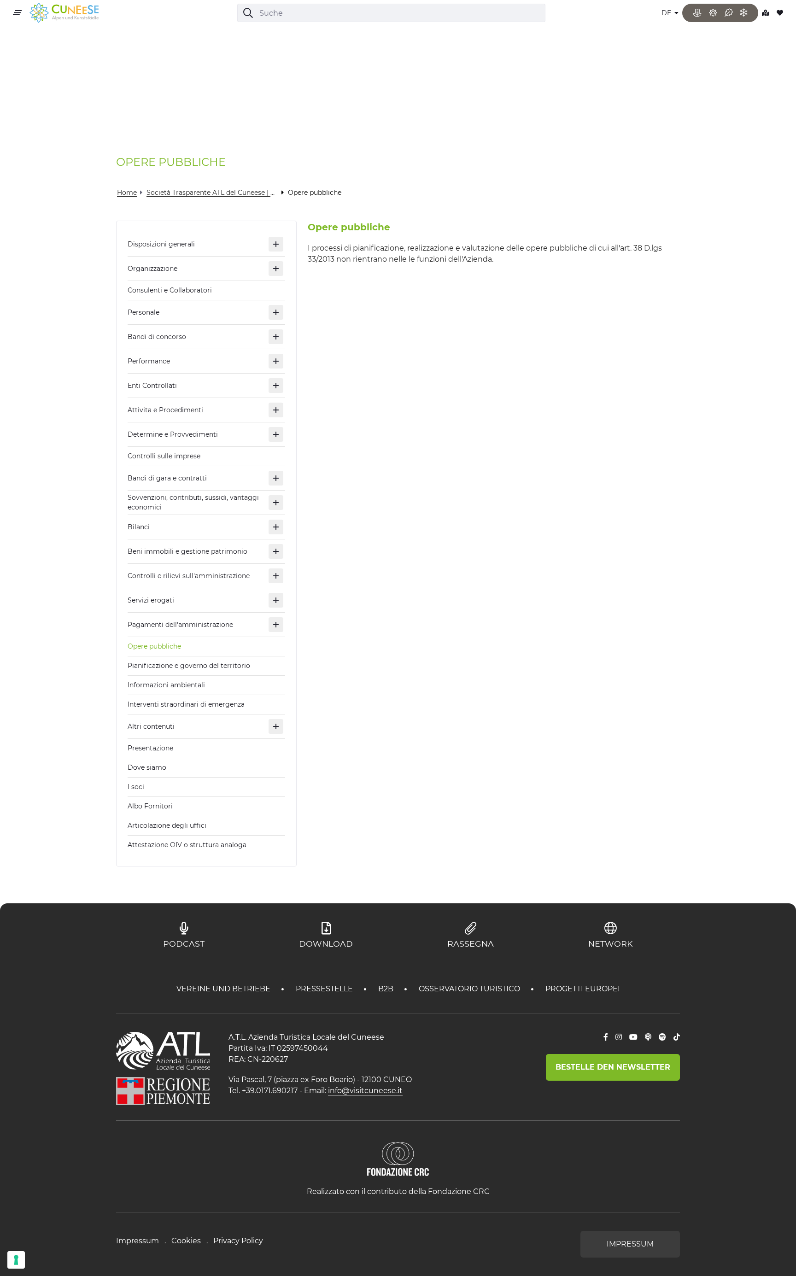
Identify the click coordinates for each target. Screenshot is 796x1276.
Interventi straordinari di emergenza (186, 704)
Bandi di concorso (157, 337)
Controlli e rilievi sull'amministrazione (189, 576)
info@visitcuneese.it (365, 1090)
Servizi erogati (151, 600)
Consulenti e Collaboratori (170, 290)
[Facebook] (605, 1037)
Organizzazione (152, 268)
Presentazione (150, 748)
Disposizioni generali (161, 244)
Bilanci (139, 527)
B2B (386, 988)
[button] (276, 244)
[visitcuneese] (64, 13)
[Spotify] (662, 1037)
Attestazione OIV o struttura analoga (187, 845)
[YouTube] (633, 1037)
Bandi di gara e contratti (167, 478)
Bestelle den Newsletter (613, 1067)
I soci (136, 787)
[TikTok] (676, 1037)
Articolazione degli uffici (167, 825)
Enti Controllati (152, 385)
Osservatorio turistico (470, 988)
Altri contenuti (151, 726)
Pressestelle (325, 988)
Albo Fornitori (150, 806)
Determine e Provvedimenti (173, 434)
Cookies (186, 1240)
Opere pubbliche (154, 646)
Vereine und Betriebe (224, 988)
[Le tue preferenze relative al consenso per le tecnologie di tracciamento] (16, 1260)
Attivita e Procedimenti (165, 410)
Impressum (137, 1240)
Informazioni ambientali (166, 685)
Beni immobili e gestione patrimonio (187, 551)
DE (667, 13)
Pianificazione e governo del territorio (189, 665)
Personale (143, 312)
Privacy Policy (238, 1240)
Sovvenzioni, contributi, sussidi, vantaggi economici (193, 502)
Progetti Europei (582, 988)
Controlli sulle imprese (164, 456)
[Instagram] (618, 1037)
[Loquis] (648, 1037)
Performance (149, 361)
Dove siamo (147, 767)
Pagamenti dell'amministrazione (180, 624)
